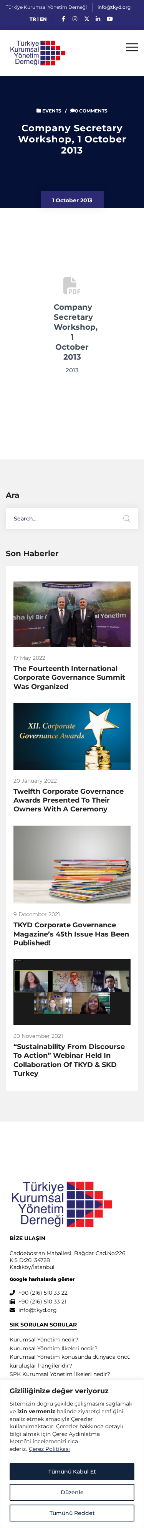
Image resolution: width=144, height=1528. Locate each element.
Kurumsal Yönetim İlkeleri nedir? (54, 1348)
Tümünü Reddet (72, 1513)
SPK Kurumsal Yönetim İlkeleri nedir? (60, 1374)
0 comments (91, 111)
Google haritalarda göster (42, 1279)
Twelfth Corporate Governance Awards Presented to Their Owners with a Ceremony (68, 800)
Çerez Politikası (49, 1448)
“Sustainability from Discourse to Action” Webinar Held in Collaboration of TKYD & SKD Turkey (69, 1060)
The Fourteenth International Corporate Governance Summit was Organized (69, 677)
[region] (72, 1454)
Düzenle (72, 1492)
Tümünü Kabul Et (72, 1471)
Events (51, 111)
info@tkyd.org (114, 7)
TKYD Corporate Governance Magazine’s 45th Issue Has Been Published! (71, 934)
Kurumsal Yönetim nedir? (44, 1339)
